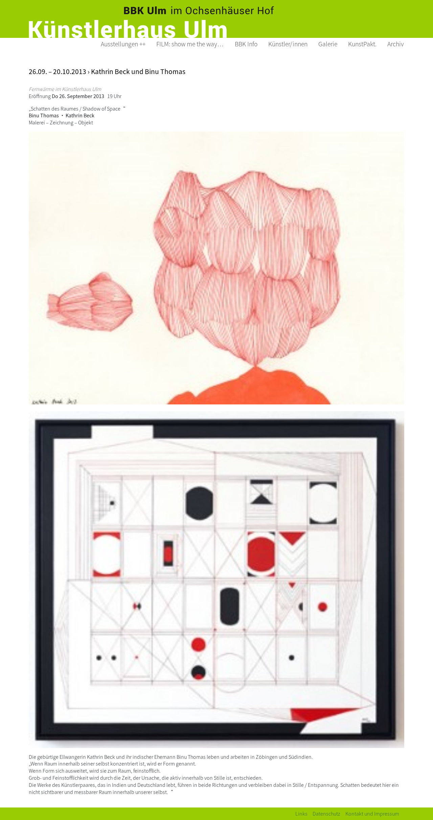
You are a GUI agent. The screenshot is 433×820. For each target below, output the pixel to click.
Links (301, 813)
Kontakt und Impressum (372, 813)
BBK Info (246, 44)
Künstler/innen (287, 44)
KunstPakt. (362, 44)
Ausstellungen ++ (123, 44)
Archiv (395, 44)
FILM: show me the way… (190, 44)
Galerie (327, 44)
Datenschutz (326, 813)
